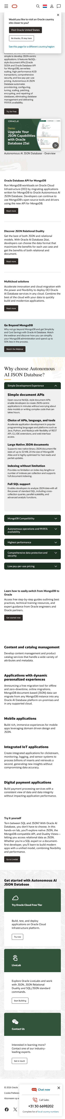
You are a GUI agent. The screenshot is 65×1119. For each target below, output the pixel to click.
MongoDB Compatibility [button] (21, 518)
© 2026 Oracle (11, 1087)
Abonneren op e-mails (14, 1098)
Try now (17, 936)
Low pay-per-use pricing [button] (21, 566)
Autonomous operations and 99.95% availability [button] (28, 530)
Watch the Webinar (14, 349)
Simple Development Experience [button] (26, 385)
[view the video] (32, 135)
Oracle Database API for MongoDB (25, 180)
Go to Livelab (12, 859)
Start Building (20, 1000)
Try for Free (11, 111)
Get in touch (19, 1061)
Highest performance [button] (19, 542)
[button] (6, 6)
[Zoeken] (38, 6)
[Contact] (59, 6)
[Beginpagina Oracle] (14, 6)
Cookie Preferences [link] (13, 1092)
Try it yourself (12, 818)
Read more (11, 211)
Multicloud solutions (16, 281)
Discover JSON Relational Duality (24, 231)
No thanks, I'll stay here (21, 38)
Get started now (13, 617)
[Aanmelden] (52, 6)
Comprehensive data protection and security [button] (27, 554)
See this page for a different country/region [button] (31, 46)
